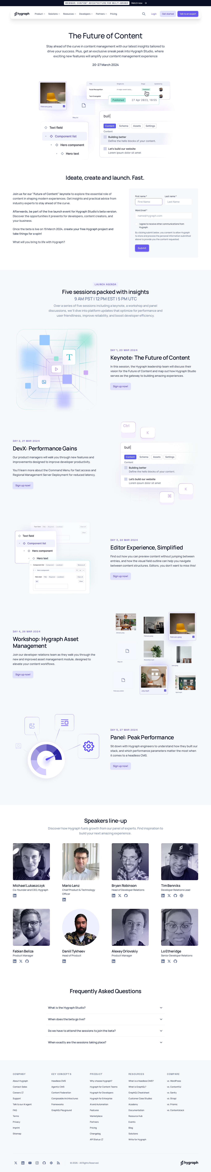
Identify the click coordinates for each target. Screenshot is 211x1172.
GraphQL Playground (61, 1110)
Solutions (53, 13)
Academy (133, 1104)
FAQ (15, 1110)
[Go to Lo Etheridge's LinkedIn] (163, 961)
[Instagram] (37, 1163)
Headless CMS (58, 1080)
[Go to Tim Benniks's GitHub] (175, 895)
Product (39, 13)
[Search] (144, 14)
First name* (141, 196)
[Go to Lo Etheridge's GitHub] (175, 961)
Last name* (171, 196)
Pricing (113, 13)
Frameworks (57, 1104)
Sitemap (17, 1133)
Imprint (16, 1127)
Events (132, 1121)
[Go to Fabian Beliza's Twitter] (21, 961)
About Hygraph (20, 1080)
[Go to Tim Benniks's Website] (181, 895)
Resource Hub (135, 1116)
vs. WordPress (174, 1080)
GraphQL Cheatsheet (139, 1092)
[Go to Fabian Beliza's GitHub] (27, 961)
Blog (131, 1127)
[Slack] (51, 1163)
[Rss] (58, 1163)
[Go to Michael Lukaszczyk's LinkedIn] (15, 895)
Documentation (136, 1110)
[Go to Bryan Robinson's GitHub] (126, 895)
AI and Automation (99, 1104)
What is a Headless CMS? (141, 1080)
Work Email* (141, 210)
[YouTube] (30, 1163)
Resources (68, 13)
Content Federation (61, 1092)
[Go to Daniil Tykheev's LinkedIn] (64, 961)
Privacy (16, 1121)
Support (17, 1098)
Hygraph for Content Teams (103, 1086)
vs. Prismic (172, 1104)
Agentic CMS (57, 1086)
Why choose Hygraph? (101, 1080)
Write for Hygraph (137, 1139)
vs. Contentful (174, 1086)
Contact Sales (20, 1086)
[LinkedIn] (23, 1163)
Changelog (95, 1133)
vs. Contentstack (175, 1110)
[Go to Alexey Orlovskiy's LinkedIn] (113, 961)
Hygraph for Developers (101, 1092)
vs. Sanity (172, 1092)
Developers (84, 13)
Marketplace (96, 1116)
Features (94, 1110)
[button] (105, 3)
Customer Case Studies (140, 1098)
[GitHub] (44, 1163)
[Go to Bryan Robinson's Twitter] (120, 895)
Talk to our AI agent (22, 1104)
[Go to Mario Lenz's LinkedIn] (64, 899)
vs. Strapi (171, 1098)
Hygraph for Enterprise (101, 1098)
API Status (95, 1139)
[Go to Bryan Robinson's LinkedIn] (113, 895)
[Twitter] (16, 1163)
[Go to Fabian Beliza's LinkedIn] (15, 961)
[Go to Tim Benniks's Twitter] (169, 895)
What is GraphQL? (137, 1086)
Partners (100, 13)
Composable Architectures (64, 1098)
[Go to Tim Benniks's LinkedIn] (163, 895)
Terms (16, 1116)
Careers (17, 1092)
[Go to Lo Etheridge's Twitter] (169, 961)
